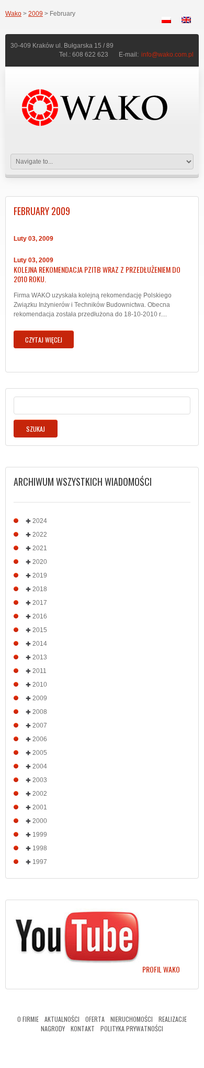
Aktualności (62, 1018)
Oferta (95, 1018)
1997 (39, 862)
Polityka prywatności (131, 1028)
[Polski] (166, 20)
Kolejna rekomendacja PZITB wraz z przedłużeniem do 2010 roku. (97, 274)
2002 (39, 793)
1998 (39, 848)
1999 (39, 834)
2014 (39, 643)
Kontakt (83, 1028)
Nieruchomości (131, 1018)
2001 (39, 807)
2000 (39, 821)
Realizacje (172, 1018)
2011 (39, 671)
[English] (186, 20)
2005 (39, 752)
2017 (39, 602)
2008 (39, 711)
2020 (39, 561)
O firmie (28, 1018)
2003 (39, 780)
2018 (39, 589)
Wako (13, 13)
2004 (39, 766)
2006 (39, 739)
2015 (39, 630)
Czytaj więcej (43, 339)
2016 (39, 616)
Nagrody (53, 1028)
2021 (39, 548)
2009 (35, 13)
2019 (39, 575)
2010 (39, 684)
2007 (39, 725)
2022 (39, 534)
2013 (39, 657)
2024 (39, 521)
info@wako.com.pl (167, 54)
